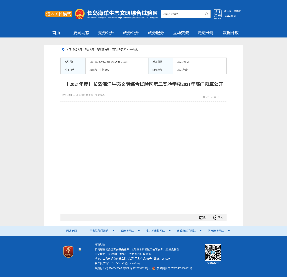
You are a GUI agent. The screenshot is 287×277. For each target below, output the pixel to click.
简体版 (227, 11)
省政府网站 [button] (127, 230)
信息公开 (78, 49)
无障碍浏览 (230, 16)
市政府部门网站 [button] (186, 230)
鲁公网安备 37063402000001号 (174, 268)
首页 (56, 33)
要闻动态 (81, 33)
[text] (182, 14)
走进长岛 (206, 33)
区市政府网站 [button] (216, 230)
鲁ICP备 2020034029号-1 (137, 268)
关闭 (220, 217)
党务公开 (106, 33)
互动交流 (181, 33)
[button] (68, 251)
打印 (206, 217)
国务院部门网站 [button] (99, 230)
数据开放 (231, 33)
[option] (144, 249)
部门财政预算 (119, 49)
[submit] (206, 14)
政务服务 (156, 33)
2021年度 (133, 49)
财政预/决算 (103, 49)
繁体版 (237, 11)
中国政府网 (70, 230)
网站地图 (100, 244)
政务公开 (131, 33)
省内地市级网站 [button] (155, 230)
